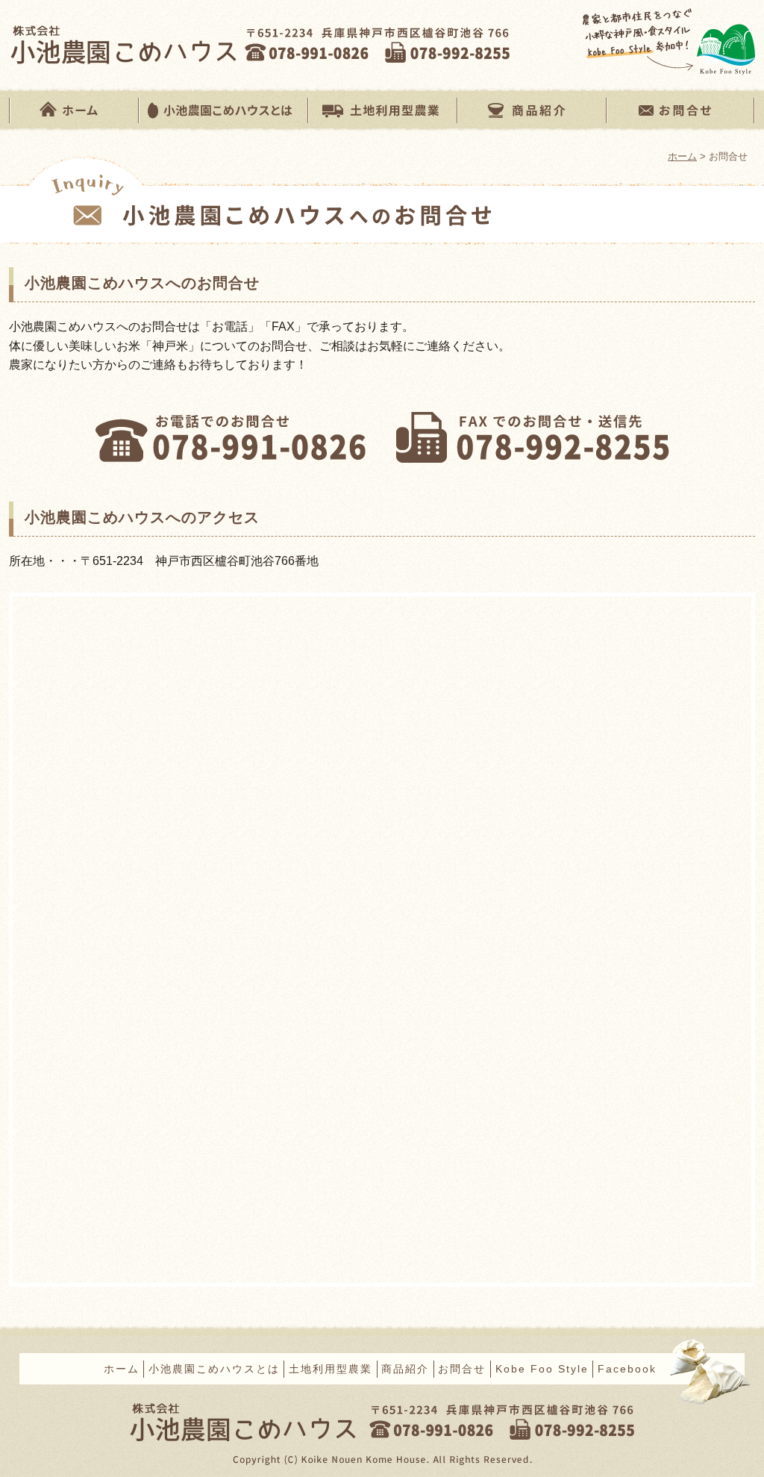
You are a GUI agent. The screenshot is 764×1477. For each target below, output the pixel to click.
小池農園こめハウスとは (222, 110)
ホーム (73, 110)
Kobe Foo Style (542, 1369)
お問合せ (680, 110)
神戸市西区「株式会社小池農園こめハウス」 (146, 44)
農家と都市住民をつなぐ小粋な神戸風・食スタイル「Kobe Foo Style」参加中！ (669, 43)
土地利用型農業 (382, 110)
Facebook (627, 1369)
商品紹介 (531, 110)
